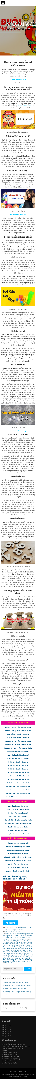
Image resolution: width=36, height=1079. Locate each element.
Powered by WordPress (18, 1071)
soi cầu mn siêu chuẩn (9, 1061)
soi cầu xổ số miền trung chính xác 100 (18, 955)
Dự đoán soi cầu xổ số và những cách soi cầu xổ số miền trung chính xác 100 (17, 943)
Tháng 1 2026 (6, 1036)
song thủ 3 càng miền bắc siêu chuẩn (18, 731)
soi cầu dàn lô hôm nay (18, 431)
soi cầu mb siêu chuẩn (9, 1055)
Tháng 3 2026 (6, 1031)
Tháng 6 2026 (6, 1025)
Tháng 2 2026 (6, 1034)
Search (27, 969)
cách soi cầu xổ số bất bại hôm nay (13, 1044)
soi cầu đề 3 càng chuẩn (18, 79)
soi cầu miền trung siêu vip (11, 1059)
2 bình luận (9, 963)
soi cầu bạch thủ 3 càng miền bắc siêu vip (17, 992)
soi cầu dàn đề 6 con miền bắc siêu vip (16, 982)
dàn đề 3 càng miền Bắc (18, 215)
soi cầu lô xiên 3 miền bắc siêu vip (14, 989)
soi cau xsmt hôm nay (10, 961)
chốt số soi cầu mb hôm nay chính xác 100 (16, 1046)
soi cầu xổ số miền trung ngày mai (16, 959)
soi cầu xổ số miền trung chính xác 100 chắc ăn (15, 877)
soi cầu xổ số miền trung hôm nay (17, 957)
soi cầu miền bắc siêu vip (10, 1057)
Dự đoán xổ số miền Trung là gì (16, 946)
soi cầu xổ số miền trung (22, 955)
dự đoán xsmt (12, 950)
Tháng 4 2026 (6, 1029)
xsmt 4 (20, 961)
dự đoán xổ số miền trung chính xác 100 (17, 944)
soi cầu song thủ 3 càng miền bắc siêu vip (17, 986)
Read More (10, 923)
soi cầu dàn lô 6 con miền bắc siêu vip (15, 995)
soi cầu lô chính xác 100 (10, 1052)
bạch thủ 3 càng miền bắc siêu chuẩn (18, 727)
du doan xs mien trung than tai (17, 939)
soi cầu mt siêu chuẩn (12, 932)
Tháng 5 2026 (6, 1027)
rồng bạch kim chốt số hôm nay (12, 1048)
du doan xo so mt (13, 937)
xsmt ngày (26, 961)
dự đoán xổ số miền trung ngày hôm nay (17, 947)
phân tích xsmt (12, 952)
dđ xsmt (15, 936)
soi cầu (4, 1050)
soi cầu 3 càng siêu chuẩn (14, 930)
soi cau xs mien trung (25, 960)
